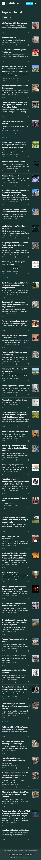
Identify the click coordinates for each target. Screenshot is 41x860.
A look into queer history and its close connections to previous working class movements (15, 358)
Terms (25, 850)
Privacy (21, 850)
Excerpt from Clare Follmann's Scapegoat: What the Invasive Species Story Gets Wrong (14, 144)
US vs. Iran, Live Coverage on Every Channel (13, 263)
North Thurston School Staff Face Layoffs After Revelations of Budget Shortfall (16, 285)
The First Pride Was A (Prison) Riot (14, 499)
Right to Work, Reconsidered (13, 162)
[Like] (3, 61)
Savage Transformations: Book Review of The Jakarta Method (14, 688)
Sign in (37, 3)
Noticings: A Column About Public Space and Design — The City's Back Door (15, 304)
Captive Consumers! (10, 176)
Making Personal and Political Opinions (14, 671)
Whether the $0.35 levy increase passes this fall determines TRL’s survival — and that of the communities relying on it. (15, 75)
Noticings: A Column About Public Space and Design (13, 742)
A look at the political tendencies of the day (15, 127)
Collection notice (32, 850)
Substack (12, 858)
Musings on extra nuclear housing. (13, 40)
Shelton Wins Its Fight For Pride (15, 431)
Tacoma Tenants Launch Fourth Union (15, 640)
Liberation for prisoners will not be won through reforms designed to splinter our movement (16, 341)
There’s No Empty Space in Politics (12, 122)
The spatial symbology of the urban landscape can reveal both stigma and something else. (14, 310)
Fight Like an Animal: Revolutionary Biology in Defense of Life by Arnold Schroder (15, 481)
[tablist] (7, 17)
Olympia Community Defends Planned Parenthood (14, 604)
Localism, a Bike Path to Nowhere (15, 830)
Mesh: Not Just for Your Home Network (14, 227)
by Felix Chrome (7, 503)
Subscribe (29, 3)
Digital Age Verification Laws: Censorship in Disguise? (14, 588)
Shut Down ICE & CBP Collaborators (10, 537)
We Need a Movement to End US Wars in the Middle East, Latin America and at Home (15, 775)
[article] (20, 28)
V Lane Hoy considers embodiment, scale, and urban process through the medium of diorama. (14, 747)
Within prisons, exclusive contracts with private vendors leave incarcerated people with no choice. (15, 179)
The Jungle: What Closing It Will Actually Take (15, 370)
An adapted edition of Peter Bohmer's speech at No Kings (14, 781)
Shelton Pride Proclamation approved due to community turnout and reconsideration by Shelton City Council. (15, 435)
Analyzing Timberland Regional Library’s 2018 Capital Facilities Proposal (15, 448)
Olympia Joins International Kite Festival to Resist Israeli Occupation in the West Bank (15, 192)
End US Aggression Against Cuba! (16, 386)
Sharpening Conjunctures (12, 465)
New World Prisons (10, 572)
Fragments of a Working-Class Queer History (14, 353)
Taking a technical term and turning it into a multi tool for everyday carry (14, 468)
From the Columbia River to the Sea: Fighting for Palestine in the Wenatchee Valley (15, 104)
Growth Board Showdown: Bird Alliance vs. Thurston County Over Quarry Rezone (14, 622)
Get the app (28, 854)
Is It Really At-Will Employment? (15, 23)
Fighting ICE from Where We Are (15, 727)
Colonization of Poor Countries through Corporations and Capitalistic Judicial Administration (15, 576)
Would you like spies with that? (15, 321)
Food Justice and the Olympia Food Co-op (14, 51)
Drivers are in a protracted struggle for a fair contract (15, 659)
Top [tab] (10, 17)
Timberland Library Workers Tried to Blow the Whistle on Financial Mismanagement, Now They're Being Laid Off (16, 813)
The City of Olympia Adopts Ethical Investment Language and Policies (16, 706)
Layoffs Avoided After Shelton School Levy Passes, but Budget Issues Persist (15, 519)
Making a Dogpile (9, 37)
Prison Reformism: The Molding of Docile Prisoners (15, 336)
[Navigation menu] (4, 3)
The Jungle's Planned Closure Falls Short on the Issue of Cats (14, 210)
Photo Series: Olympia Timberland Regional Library (13, 759)
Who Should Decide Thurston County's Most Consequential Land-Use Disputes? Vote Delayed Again (14, 414)
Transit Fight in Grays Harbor (14, 656)
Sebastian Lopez (7, 763)
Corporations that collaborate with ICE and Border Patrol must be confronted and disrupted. (15, 542)
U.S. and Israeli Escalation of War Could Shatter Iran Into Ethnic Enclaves (15, 794)
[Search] (37, 17)
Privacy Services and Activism (14, 400)
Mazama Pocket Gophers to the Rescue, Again (15, 87)
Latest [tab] (5, 17)
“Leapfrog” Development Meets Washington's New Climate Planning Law (15, 245)
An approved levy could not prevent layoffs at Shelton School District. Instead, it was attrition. (14, 526)
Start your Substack (16, 854)
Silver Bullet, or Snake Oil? (11, 402)
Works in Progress (15, 30)
